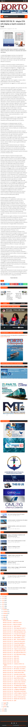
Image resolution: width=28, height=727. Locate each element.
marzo (4, 704)
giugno (4, 619)
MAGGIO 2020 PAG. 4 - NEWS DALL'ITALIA (12, 622)
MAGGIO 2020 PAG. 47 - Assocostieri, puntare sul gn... (14, 674)
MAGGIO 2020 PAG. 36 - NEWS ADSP (11, 658)
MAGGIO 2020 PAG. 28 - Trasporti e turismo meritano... (14, 648)
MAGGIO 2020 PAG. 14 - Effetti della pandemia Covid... (14, 632)
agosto (4, 615)
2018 (3, 710)
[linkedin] (26, 1)
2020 (3, 608)
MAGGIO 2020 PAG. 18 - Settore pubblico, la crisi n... (14, 637)
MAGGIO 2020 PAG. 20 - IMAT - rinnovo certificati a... (14, 639)
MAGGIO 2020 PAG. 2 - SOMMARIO (10, 620)
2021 (3, 606)
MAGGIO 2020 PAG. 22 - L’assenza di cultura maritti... (14, 641)
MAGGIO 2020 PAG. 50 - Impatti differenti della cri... (14, 678)
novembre (5, 611)
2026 (3, 596)
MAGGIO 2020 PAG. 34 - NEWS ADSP (11, 656)
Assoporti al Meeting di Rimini (14, 546)
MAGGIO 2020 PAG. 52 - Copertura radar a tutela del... (14, 681)
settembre (5, 613)
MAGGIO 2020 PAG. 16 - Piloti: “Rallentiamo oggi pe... (14, 635)
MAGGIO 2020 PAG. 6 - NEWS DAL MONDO (12, 624)
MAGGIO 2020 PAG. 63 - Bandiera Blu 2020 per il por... (14, 698)
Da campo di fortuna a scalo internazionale (16, 576)
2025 (3, 598)
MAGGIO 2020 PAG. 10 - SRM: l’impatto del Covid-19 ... (15, 628)
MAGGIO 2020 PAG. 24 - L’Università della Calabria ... (14, 645)
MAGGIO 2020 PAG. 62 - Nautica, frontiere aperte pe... (14, 696)
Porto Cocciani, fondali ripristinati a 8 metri (16, 540)
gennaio (5, 706)
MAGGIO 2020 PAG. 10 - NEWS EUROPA (11, 626)
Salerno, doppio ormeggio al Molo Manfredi (17, 567)
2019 (3, 709)
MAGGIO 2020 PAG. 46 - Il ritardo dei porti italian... (14, 672)
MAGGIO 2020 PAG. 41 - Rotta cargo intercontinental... (14, 666)
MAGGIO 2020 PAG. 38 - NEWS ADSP (11, 660)
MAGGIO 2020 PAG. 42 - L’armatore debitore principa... (14, 670)
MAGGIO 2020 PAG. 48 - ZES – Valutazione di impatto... (15, 676)
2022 (3, 604)
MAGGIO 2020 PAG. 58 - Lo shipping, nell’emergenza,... (14, 689)
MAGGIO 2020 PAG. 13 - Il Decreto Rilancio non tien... (14, 630)
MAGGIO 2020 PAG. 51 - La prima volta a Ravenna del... (15, 680)
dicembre (5, 609)
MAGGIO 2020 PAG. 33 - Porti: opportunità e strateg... (14, 654)
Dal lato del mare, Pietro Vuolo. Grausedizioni (17, 582)
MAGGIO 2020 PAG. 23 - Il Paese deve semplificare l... (14, 643)
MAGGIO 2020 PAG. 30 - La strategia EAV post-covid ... (14, 650)
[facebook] (23, 1)
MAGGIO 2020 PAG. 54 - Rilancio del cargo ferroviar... (14, 683)
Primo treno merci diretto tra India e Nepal (16, 587)
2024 (3, 600)
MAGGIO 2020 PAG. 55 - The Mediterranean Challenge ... (15, 685)
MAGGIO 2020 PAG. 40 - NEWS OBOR (11, 662)
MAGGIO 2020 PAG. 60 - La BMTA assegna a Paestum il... (15, 693)
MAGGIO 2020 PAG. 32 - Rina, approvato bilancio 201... (15, 652)
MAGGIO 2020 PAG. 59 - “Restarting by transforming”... (15, 691)
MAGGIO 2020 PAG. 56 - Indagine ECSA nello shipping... (15, 687)
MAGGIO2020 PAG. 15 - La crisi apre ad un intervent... (14, 633)
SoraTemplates (9, 725)
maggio (5, 703)
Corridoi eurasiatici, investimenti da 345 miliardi (17, 520)
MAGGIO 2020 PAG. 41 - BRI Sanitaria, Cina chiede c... (14, 668)
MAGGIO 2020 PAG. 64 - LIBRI (9, 700)
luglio (4, 617)
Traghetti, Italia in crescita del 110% (15, 555)
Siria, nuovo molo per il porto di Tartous (16, 514)
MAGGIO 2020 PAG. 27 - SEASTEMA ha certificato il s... (14, 646)
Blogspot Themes (22, 725)
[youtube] (25, 1)
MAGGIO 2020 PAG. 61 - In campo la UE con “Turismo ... (15, 694)
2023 (3, 602)
